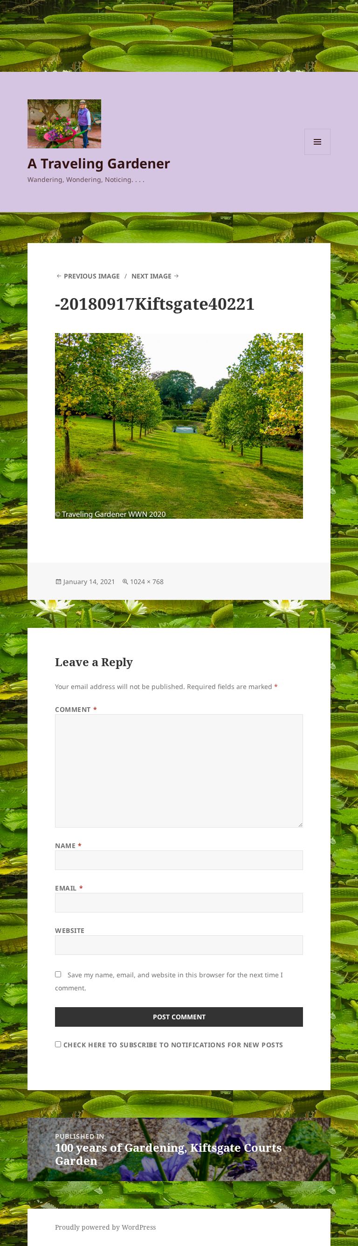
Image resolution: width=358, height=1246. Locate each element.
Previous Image (92, 275)
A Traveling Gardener (99, 163)
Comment (76, 709)
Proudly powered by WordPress (105, 1227)
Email (69, 888)
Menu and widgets (317, 154)
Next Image (151, 275)
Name (68, 845)
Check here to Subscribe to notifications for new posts (172, 1044)
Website (70, 930)
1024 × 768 (147, 581)
